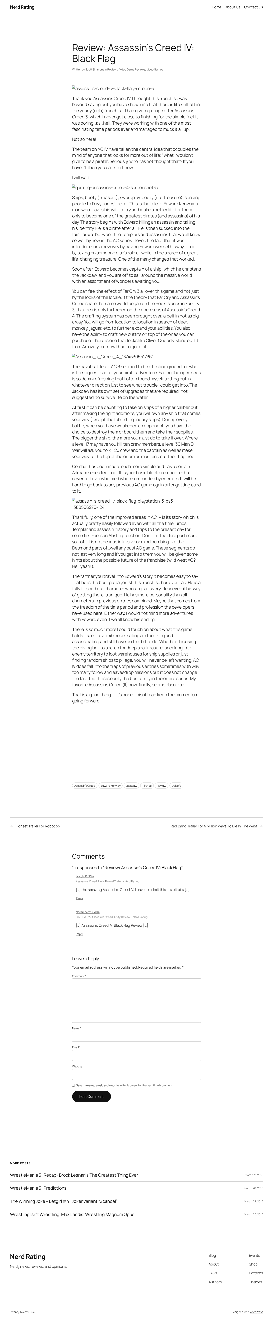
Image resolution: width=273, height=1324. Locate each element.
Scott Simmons (94, 69)
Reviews (112, 69)
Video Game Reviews (132, 69)
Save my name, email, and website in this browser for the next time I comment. (124, 1085)
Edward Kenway (111, 785)
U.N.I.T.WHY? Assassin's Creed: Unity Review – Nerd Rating (111, 917)
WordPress (256, 1312)
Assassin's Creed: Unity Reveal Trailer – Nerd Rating (107, 881)
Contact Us (253, 7)
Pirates (146, 785)
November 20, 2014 (88, 912)
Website (77, 1066)
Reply (79, 898)
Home (216, 7)
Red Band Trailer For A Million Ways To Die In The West (214, 826)
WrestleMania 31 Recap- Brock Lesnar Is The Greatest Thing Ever (74, 1175)
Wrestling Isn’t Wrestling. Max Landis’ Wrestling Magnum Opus (72, 1214)
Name (76, 1028)
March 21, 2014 (85, 876)
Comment (79, 976)
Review (161, 785)
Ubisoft (176, 785)
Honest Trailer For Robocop (38, 826)
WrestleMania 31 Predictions (38, 1188)
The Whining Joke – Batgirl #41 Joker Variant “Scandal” (64, 1201)
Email (76, 1047)
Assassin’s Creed (84, 785)
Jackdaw (131, 785)
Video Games (155, 69)
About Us (232, 7)
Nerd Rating (22, 7)
